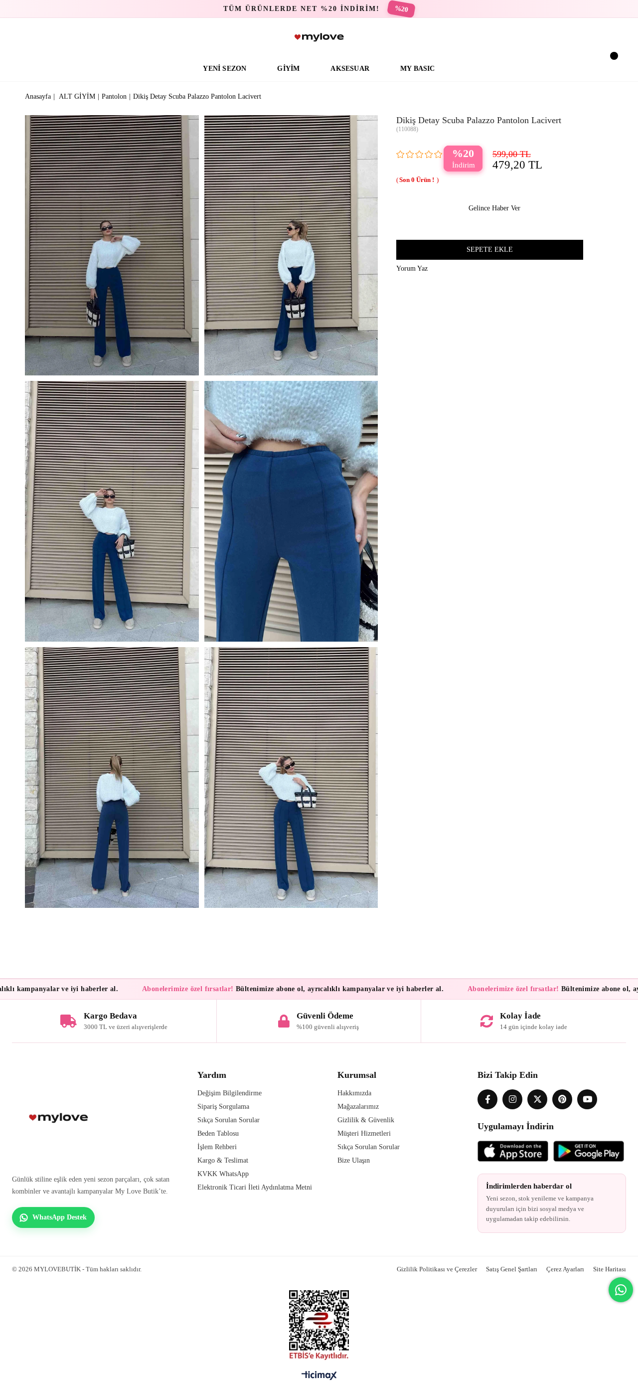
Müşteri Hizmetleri (364, 1133)
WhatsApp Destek (59, 1217)
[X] (537, 1099)
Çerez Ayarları (565, 1269)
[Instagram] (512, 1099)
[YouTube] (587, 1099)
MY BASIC (417, 68)
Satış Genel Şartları (511, 1269)
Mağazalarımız (358, 1106)
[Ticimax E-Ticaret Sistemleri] (319, 1378)
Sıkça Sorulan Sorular (228, 1120)
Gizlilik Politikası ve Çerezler (437, 1269)
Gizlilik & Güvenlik (365, 1120)
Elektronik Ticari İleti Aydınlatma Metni (254, 1187)
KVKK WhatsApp (223, 1174)
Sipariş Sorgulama (223, 1106)
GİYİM (288, 68)
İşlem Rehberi (217, 1147)
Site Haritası (609, 1269)
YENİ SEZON (224, 68)
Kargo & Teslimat (222, 1160)
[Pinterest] (562, 1099)
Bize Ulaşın (353, 1160)
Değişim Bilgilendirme (229, 1093)
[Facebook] (487, 1099)
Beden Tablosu (218, 1133)
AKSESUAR (349, 68)
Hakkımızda (354, 1093)
